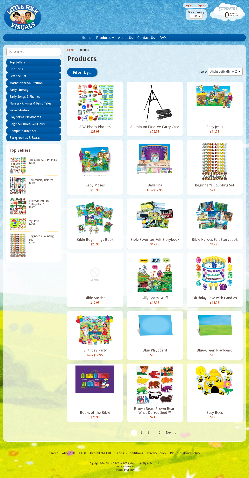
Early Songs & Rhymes (25, 96)
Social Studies (19, 110)
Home (87, 38)
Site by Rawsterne (124, 466)
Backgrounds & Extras (25, 138)
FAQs (163, 38)
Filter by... (82, 72)
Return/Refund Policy (185, 453)
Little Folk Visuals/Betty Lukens (123, 463)
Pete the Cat (18, 76)
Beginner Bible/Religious (27, 124)
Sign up (202, 5)
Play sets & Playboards (25, 117)
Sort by (203, 71)
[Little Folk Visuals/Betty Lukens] (22, 17)
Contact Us (146, 38)
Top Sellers (17, 62)
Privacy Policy (156, 453)
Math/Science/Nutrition (26, 83)
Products (103, 38)
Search (53, 453)
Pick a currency (196, 12)
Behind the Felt (100, 453)
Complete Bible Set (23, 131)
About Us (125, 38)
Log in (188, 5)
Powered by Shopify (124, 470)
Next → (171, 432)
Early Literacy (19, 90)
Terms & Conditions (129, 453)
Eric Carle (16, 69)
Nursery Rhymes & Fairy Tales (30, 103)
